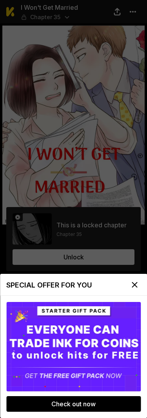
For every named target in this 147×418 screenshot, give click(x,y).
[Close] (134, 285)
